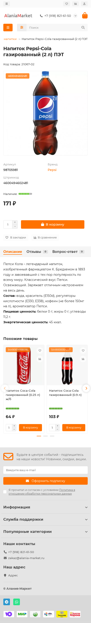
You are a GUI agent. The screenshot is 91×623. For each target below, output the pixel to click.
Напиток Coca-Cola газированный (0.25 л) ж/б (23, 395)
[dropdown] (6, 3)
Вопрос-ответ (67, 252)
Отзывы (36, 252)
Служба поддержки (23, 519)
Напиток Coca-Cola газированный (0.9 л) (65, 393)
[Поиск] (83, 27)
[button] (5, 388)
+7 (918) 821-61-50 (21, 552)
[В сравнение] (39, 359)
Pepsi (52, 170)
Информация (16, 507)
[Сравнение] (75, 3)
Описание (12, 252)
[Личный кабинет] (84, 3)
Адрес (13, 575)
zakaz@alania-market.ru (26, 558)
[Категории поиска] (22, 27)
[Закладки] (66, 3)
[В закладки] (39, 350)
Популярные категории (27, 531)
